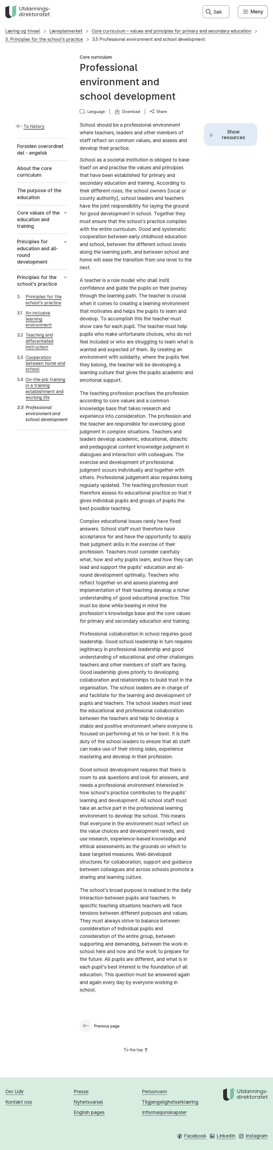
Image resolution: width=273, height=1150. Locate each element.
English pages (89, 1112)
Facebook (195, 1136)
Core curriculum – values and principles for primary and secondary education (171, 31)
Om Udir (14, 1091)
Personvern (154, 1091)
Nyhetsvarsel (88, 1102)
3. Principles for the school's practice (44, 39)
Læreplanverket (65, 31)
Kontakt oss (18, 1102)
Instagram (257, 1136)
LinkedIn (225, 1136)
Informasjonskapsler (164, 1112)
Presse (81, 1091)
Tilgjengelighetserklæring (170, 1102)
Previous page (106, 1026)
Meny (257, 11)
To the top (133, 1049)
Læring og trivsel (22, 31)
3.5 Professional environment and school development (148, 39)
